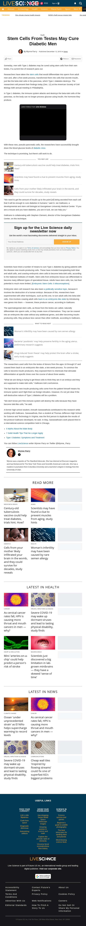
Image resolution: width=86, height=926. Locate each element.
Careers (63, 901)
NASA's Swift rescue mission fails (60, 15)
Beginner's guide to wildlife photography (61, 825)
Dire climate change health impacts (27, 15)
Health (35, 9)
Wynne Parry (31, 51)
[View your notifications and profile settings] (75, 3)
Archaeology (23, 9)
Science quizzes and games (61, 817)
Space (67, 9)
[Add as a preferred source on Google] (43, 876)
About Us (64, 887)
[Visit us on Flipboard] (38, 3)
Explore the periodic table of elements (43, 839)
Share (9, 59)
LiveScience (22, 443)
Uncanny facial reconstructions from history (43, 846)
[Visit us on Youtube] (34, 3)
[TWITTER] (20, 454)
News (66, 51)
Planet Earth (56, 9)
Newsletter (77, 59)
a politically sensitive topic (55, 289)
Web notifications (41, 901)
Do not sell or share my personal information (69, 908)
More (76, 9)
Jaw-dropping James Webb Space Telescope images (43, 819)
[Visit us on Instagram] (30, 3)
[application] (43, 122)
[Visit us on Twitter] (26, 3)
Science (44, 9)
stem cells (34, 74)
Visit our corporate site (50, 869)
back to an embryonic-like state (52, 299)
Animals (11, 9)
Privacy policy (40, 894)
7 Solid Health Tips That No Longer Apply (24, 433)
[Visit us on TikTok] (41, 3)
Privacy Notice (71, 248)
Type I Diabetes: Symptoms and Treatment (25, 437)
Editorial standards (16, 905)
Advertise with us (15, 901)
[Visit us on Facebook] (22, 3)
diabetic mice (39, 148)
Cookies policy (67, 894)
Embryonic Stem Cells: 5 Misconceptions (50, 283)
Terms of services (33, 248)
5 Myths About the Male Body (19, 429)
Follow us (66, 59)
